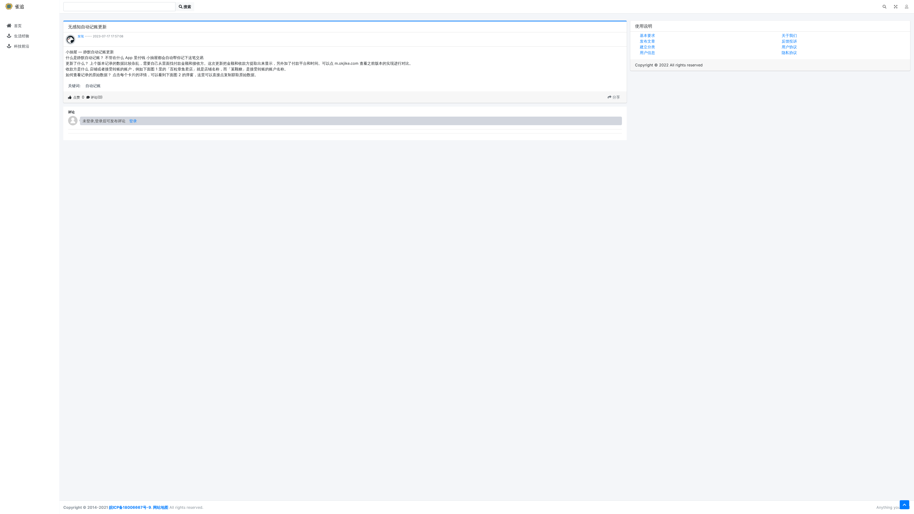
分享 (616, 97)
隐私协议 (789, 52)
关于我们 (789, 35)
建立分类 (647, 46)
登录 (133, 121)
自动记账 (93, 85)
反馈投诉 (789, 41)
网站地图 (160, 507)
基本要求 (647, 35)
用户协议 (789, 46)
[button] (884, 6)
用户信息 (647, 52)
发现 (81, 36)
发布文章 (647, 41)
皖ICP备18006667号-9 (130, 507)
